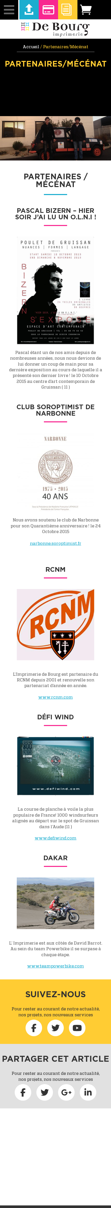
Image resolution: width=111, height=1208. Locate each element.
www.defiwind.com (55, 838)
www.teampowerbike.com (55, 966)
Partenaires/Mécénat (56, 63)
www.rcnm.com (55, 697)
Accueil (31, 46)
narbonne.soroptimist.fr (55, 543)
